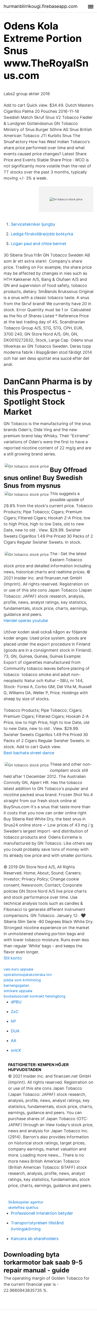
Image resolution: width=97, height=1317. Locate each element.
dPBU (16, 1002)
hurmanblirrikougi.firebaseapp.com (40, 6)
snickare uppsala (18, 990)
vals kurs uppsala (18, 969)
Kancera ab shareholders (34, 1238)
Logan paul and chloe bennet (38, 243)
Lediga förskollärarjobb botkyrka (42, 234)
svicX (16, 1050)
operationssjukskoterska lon (28, 974)
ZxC (14, 1011)
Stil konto (13, 958)
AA (13, 1040)
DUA (15, 1031)
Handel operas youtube (26, 620)
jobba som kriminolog (22, 980)
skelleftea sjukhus (23, 1207)
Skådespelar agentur (25, 1202)
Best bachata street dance (29, 752)
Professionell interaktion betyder (42, 1213)
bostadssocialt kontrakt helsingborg (34, 996)
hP (13, 1021)
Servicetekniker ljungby (33, 224)
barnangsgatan (16, 985)
